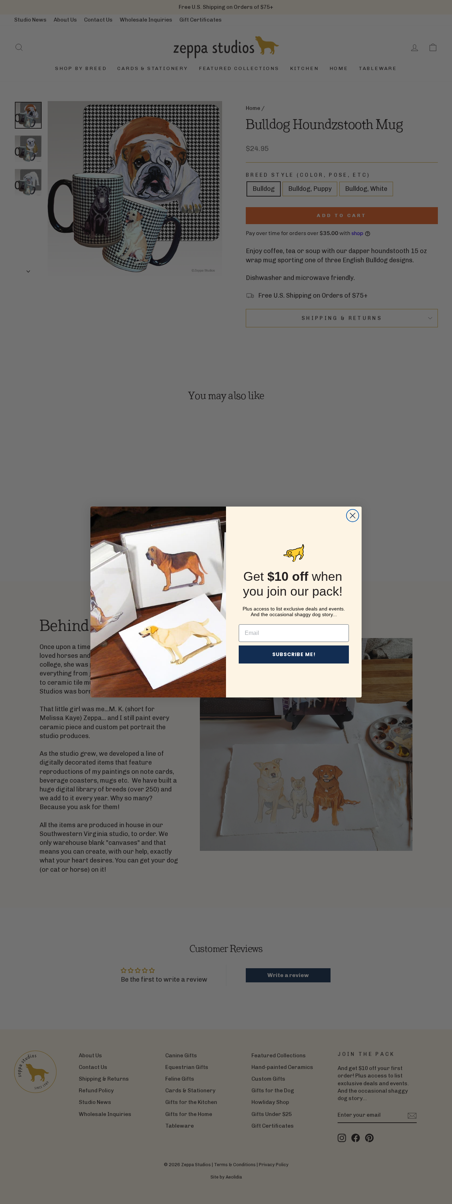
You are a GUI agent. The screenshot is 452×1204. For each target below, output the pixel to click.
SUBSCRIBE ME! (294, 654)
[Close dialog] (352, 515)
